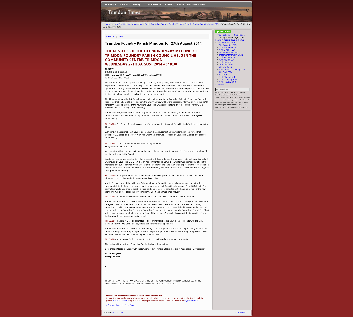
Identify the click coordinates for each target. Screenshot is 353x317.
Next (121, 36)
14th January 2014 (227, 82)
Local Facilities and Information (128, 24)
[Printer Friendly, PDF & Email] (223, 32)
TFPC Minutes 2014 (226, 42)
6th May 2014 (225, 67)
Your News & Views (196, 4)
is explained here (120, 300)
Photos (180, 4)
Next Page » (130, 305)
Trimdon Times (117, 312)
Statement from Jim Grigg (231, 54)
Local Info (123, 4)
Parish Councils (152, 24)
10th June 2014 (226, 64)
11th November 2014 (229, 47)
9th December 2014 (228, 45)
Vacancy (223, 74)
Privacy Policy (240, 312)
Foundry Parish (168, 24)
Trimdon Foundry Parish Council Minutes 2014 (197, 24)
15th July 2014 (225, 62)
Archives (168, 4)
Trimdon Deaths (153, 4)
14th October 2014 (227, 49)
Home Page (110, 4)
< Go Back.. (220, 84)
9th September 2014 (228, 52)
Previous (110, 36)
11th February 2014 (228, 79)
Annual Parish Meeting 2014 (232, 69)
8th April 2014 (225, 72)
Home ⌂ (108, 24)
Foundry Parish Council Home (229, 40)
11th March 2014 (227, 77)
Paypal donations (191, 300)
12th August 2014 (227, 59)
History (136, 4)
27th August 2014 (227, 57)
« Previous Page (113, 305)
